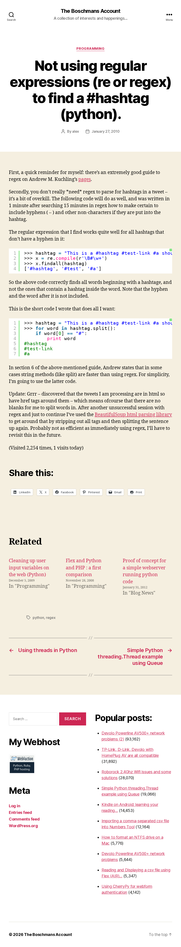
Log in (14, 806)
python (38, 617)
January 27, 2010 (106, 131)
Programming (90, 49)
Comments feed (24, 819)
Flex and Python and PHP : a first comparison (84, 568)
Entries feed (20, 812)
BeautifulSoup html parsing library (133, 415)
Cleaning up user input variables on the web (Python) (29, 568)
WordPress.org (23, 825)
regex (51, 617)
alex (75, 131)
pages (84, 179)
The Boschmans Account (90, 11)
